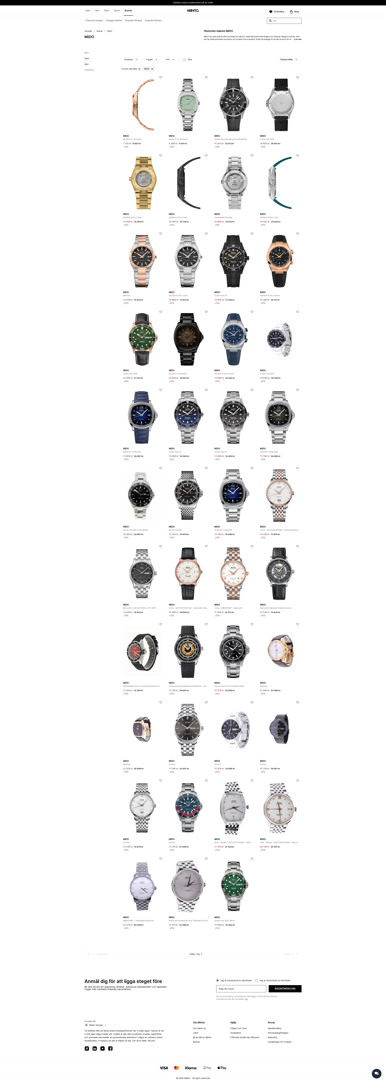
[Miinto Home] (193, 10)
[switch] (186, 59)
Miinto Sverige (96, 1025)
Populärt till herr (153, 21)
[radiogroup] (259, 980)
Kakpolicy (272, 1037)
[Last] (297, 954)
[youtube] (102, 1048)
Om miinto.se (199, 1028)
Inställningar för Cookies (279, 1042)
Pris (168, 60)
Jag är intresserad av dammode (236, 981)
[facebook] (110, 1048)
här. (246, 999)
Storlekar (128, 60)
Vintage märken (114, 21)
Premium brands (94, 21)
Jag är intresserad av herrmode (274, 981)
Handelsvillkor (275, 1028)
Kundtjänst (235, 1033)
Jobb (195, 1033)
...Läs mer (297, 39)
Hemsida (88, 31)
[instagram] (86, 1048)
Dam (88, 11)
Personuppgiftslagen (278, 1033)
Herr (97, 11)
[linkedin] (94, 1048)
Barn (106, 11)
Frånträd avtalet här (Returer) (244, 1037)
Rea (190, 60)
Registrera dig (285, 988)
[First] (89, 954)
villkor (253, 996)
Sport (117, 11)
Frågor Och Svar (238, 1028)
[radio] (217, 980)
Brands (128, 11)
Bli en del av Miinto (202, 1037)
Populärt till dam (133, 21)
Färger (149, 60)
